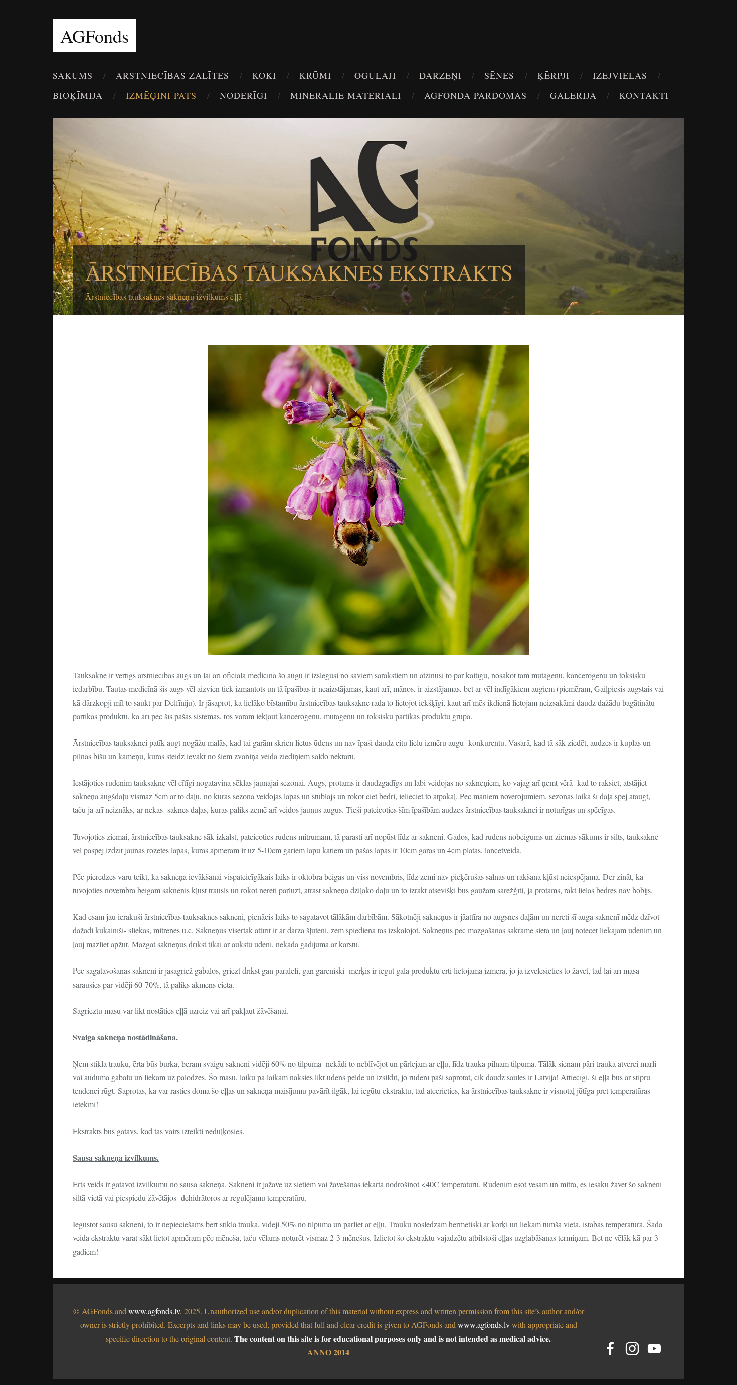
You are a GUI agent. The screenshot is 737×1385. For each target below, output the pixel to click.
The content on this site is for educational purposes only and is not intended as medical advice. (392, 1338)
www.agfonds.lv (154, 1311)
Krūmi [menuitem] (315, 75)
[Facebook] (610, 1348)
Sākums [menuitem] (73, 75)
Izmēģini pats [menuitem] (161, 95)
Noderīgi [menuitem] (243, 95)
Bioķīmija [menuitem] (78, 95)
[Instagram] (632, 1348)
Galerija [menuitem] (573, 95)
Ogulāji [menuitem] (375, 75)
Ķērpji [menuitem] (553, 75)
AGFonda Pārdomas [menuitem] (475, 95)
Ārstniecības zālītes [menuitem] (172, 75)
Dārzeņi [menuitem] (440, 75)
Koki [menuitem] (264, 75)
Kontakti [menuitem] (644, 95)
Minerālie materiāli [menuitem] (345, 95)
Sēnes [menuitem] (499, 75)
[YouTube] (654, 1348)
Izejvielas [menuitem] (620, 75)
